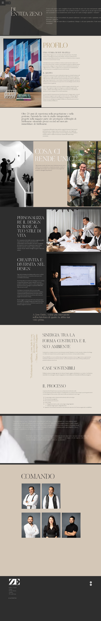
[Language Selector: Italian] (6, 2)
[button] (3, 2)
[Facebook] (91, 582)
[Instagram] (91, 585)
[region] (52, 496)
